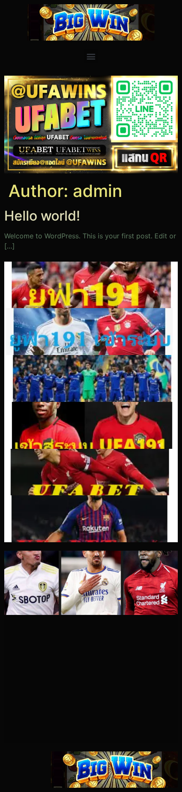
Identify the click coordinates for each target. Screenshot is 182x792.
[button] (91, 56)
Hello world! (42, 216)
